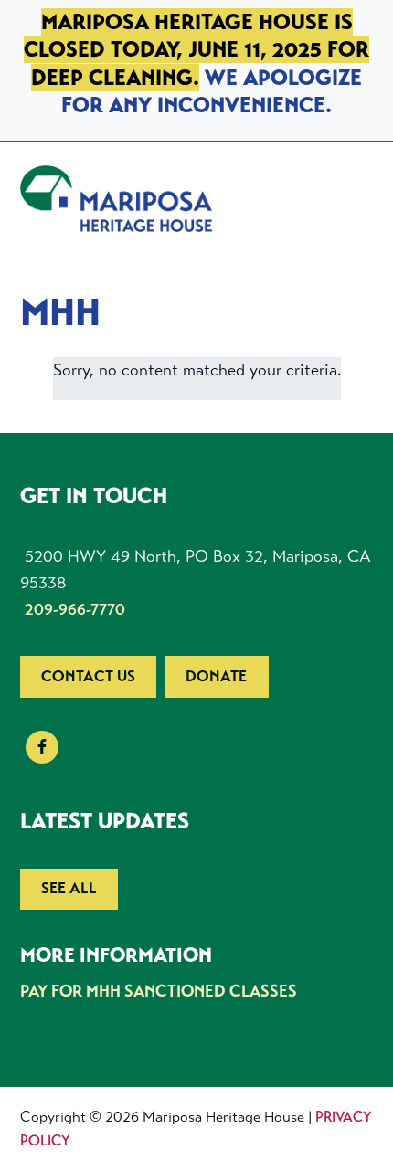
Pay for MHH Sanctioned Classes (158, 991)
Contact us (88, 676)
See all (69, 888)
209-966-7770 (75, 609)
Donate (216, 676)
